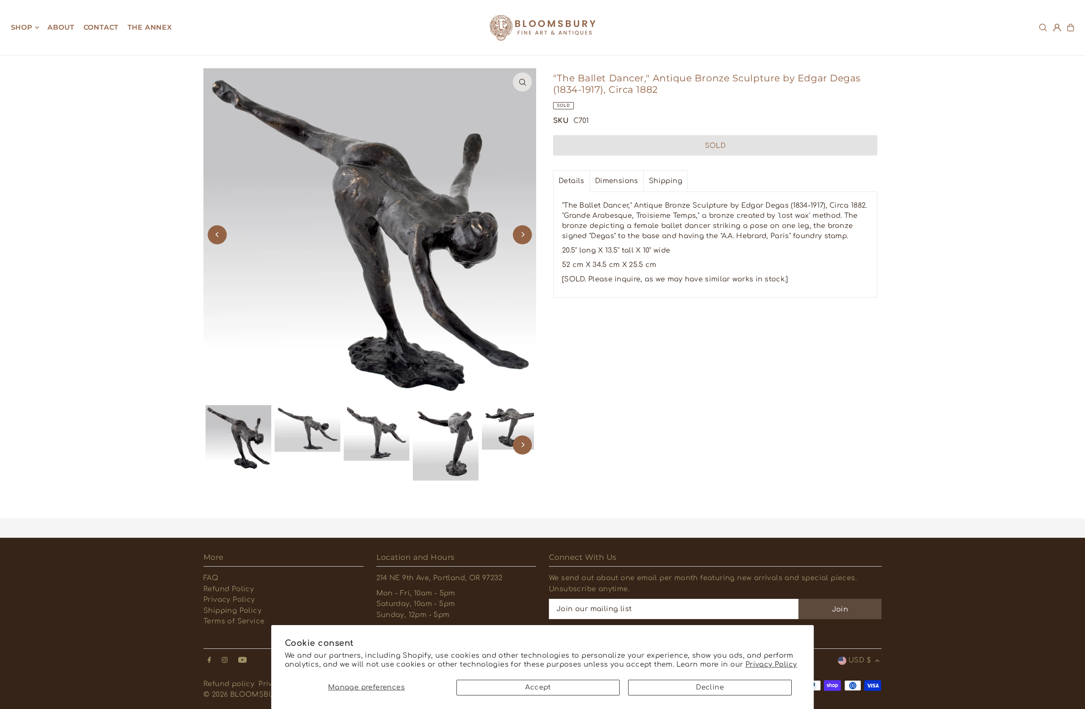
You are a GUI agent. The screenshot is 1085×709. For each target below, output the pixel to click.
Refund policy (228, 684)
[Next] (522, 234)
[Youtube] (242, 660)
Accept (538, 687)
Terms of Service (233, 621)
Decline (710, 687)
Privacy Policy (771, 664)
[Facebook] (209, 660)
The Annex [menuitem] (150, 27)
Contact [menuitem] (101, 27)
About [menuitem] (61, 27)
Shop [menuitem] (22, 27)
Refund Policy (228, 589)
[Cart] (1070, 27)
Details (571, 181)
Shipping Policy (232, 610)
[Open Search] (1043, 27)
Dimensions (616, 181)
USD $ (860, 660)
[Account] (1057, 27)
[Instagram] (225, 660)
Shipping (665, 181)
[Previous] (217, 234)
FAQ (210, 578)
